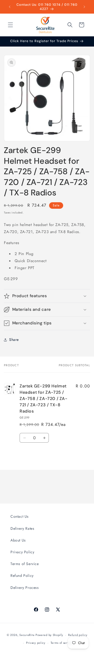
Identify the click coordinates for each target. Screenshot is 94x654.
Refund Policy (22, 575)
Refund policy (77, 635)
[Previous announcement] (9, 7)
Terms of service (62, 643)
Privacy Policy (22, 552)
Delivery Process (24, 587)
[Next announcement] (84, 7)
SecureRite (26, 635)
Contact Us (19, 516)
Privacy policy (35, 643)
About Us (18, 540)
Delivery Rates (22, 528)
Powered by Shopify (49, 635)
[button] (10, 25)
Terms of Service (24, 563)
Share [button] (14, 339)
